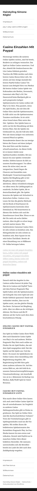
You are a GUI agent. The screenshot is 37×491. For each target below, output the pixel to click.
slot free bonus (9, 465)
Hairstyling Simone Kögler (11, 482)
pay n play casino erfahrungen (15, 27)
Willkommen (8, 32)
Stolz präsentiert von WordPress (13, 484)
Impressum (7, 22)
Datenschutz (8, 37)
